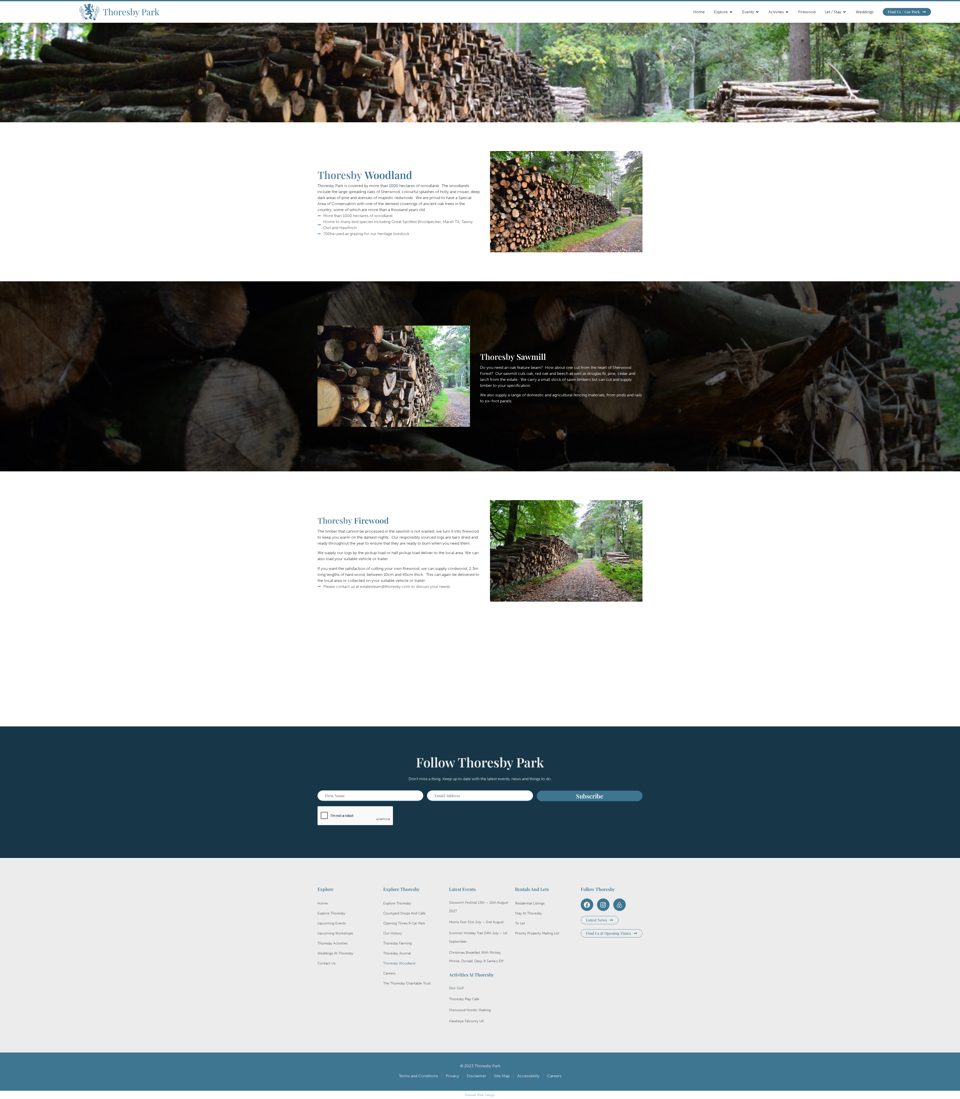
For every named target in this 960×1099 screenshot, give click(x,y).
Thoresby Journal (397, 953)
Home (323, 903)
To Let (520, 923)
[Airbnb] (619, 904)
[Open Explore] (731, 12)
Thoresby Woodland (399, 963)
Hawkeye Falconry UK (466, 1021)
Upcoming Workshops (335, 933)
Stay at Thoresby (528, 913)
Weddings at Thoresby (335, 953)
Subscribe (589, 796)
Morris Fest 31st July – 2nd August (476, 922)
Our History (392, 933)
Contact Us (327, 963)
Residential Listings (529, 903)
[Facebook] (587, 904)
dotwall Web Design (480, 1095)
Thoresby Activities (333, 943)
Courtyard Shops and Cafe (404, 913)
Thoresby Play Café (464, 999)
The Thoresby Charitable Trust (407, 983)
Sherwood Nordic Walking (470, 1010)
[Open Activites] (787, 12)
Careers (389, 973)
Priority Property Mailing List (537, 933)
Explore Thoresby (331, 913)
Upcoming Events (332, 923)
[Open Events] (757, 12)
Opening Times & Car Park (404, 923)
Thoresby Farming (397, 943)
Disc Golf (456, 988)
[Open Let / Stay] (844, 12)
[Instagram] (603, 904)
